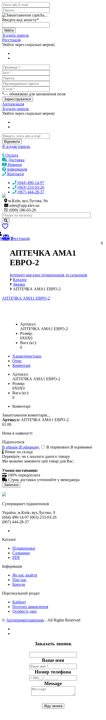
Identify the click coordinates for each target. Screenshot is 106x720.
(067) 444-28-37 (30, 192)
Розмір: (26, 333)
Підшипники (23, 548)
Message (53, 683)
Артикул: (28, 324)
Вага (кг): (28, 342)
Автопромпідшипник (25, 620)
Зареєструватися (17, 99)
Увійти (9, 30)
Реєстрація (11, 40)
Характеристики (26, 356)
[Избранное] (5, 227)
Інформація (16, 169)
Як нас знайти (24, 575)
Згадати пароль (15, 35)
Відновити (12, 141)
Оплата (11, 155)
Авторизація (13, 104)
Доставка (15, 160)
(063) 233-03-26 (30, 187)
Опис (17, 361)
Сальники (21, 553)
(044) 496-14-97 (30, 182)
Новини (14, 164)
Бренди (18, 584)
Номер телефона (53, 671)
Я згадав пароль (16, 146)
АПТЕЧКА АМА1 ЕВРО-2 (26, 298)
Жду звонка (53, 706)
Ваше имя (53, 660)
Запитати (11, 485)
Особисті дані (24, 611)
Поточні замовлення (30, 606)
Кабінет (19, 602)
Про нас (19, 580)
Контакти (15, 174)
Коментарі (21, 365)
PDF (16, 557)
